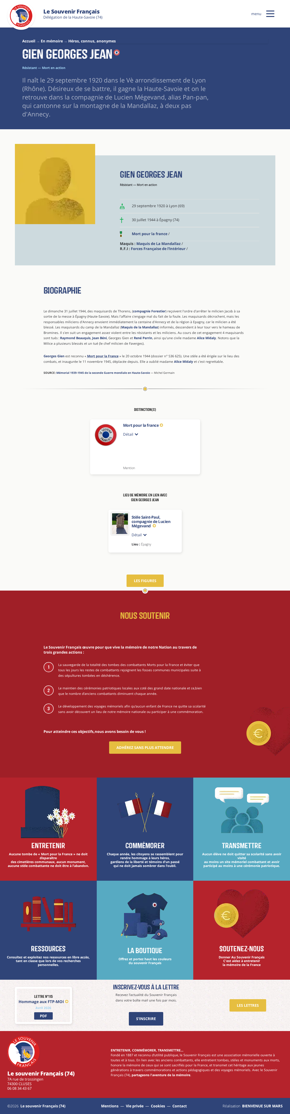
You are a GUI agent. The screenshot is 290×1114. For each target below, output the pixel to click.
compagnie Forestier (149, 311)
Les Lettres (248, 1005)
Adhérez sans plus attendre (145, 747)
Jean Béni (99, 338)
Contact (179, 1105)
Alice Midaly (206, 338)
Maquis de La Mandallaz (158, 243)
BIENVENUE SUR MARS (262, 1105)
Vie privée (135, 1105)
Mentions (110, 1105)
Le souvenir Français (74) (42, 1105)
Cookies (158, 1105)
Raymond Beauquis (75, 338)
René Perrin (143, 338)
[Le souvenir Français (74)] (21, 26)
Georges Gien (54, 356)
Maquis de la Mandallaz (139, 327)
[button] (270, 14)
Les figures (145, 580)
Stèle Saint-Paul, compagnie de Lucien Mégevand (151, 521)
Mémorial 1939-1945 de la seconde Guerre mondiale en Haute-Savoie (103, 373)
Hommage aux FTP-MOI (41, 1001)
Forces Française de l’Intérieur (158, 248)
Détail (128, 434)
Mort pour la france (149, 233)
